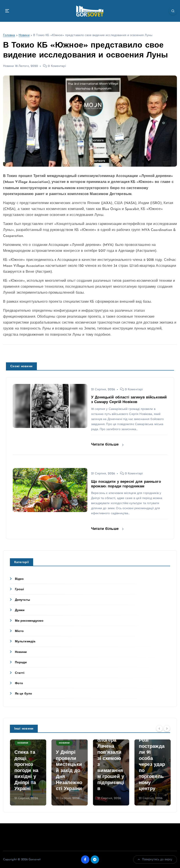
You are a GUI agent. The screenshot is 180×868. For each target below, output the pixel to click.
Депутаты (22, 600)
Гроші (19, 589)
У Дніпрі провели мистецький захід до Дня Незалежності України (69, 770)
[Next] (167, 728)
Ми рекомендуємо (29, 620)
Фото (19, 683)
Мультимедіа (25, 641)
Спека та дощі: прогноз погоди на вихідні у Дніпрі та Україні (26, 770)
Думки (20, 610)
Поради (21, 662)
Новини (24, 35)
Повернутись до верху (157, 859)
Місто (19, 631)
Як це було (23, 693)
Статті (20, 673)
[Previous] (159, 728)
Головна (9, 35)
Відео (19, 579)
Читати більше (105, 444)
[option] (28, 772)
